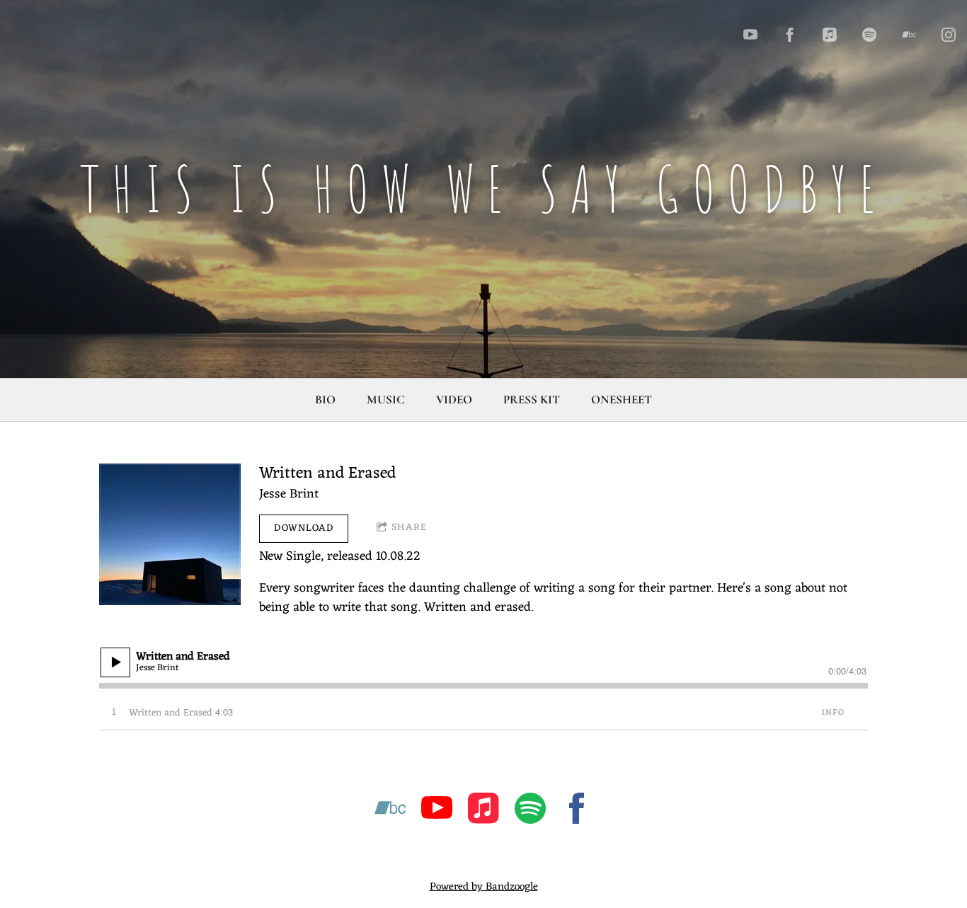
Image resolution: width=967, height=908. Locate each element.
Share (409, 527)
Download (303, 528)
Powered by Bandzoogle (484, 887)
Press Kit (531, 399)
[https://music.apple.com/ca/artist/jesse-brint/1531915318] (483, 811)
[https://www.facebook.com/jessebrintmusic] (790, 35)
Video (454, 399)
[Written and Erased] (170, 534)
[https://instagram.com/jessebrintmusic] (949, 35)
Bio (325, 399)
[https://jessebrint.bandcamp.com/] (909, 35)
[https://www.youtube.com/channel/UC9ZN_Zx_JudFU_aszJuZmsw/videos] (436, 811)
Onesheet (621, 399)
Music (386, 399)
